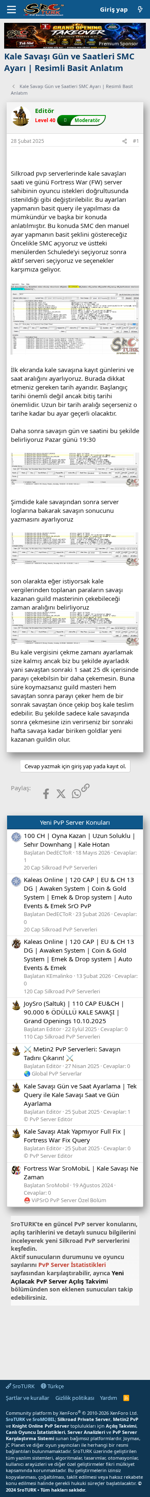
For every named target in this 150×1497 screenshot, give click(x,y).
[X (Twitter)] (55, 794)
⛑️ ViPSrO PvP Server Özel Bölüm (65, 1200)
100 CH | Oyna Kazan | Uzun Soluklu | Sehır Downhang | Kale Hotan (79, 839)
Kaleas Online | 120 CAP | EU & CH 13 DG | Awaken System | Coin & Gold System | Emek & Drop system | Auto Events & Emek (79, 954)
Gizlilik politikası (74, 1397)
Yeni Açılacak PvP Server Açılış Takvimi (67, 1277)
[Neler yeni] (140, 9)
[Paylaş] (124, 141)
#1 (136, 141)
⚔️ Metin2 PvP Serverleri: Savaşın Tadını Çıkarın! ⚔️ (72, 1053)
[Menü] (11, 9)
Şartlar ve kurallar (27, 1397)
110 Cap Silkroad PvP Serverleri (62, 1036)
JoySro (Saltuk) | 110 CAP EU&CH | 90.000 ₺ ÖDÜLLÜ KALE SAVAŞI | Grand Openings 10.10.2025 (74, 1012)
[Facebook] (39, 794)
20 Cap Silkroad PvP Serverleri (60, 867)
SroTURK (23, 1386)
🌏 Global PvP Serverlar (53, 1073)
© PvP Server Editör (48, 1119)
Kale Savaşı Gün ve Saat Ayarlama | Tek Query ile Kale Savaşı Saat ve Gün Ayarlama (80, 1094)
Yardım (108, 1397)
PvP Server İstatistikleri (72, 1265)
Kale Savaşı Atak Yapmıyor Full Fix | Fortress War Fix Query (75, 1135)
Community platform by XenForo (72, 1413)
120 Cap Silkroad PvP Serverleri (62, 991)
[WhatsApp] (69, 794)
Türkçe (55, 1386)
